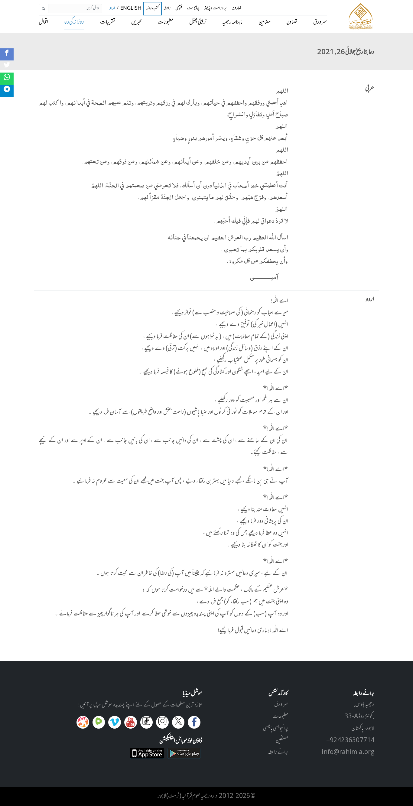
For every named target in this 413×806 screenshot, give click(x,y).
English (130, 8)
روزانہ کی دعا (74, 22)
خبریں (136, 22)
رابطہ (167, 8)
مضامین (265, 22)
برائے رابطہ (278, 752)
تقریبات (107, 22)
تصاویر (292, 22)
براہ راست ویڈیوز (215, 8)
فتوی (178, 8)
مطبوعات (165, 22)
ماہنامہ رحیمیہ (232, 22)
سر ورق (320, 22)
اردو (112, 8)
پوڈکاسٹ (193, 8)
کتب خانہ (152, 9)
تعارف (236, 8)
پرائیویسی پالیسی (275, 728)
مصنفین (282, 740)
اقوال (43, 22)
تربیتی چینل (197, 22)
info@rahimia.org (348, 752)
